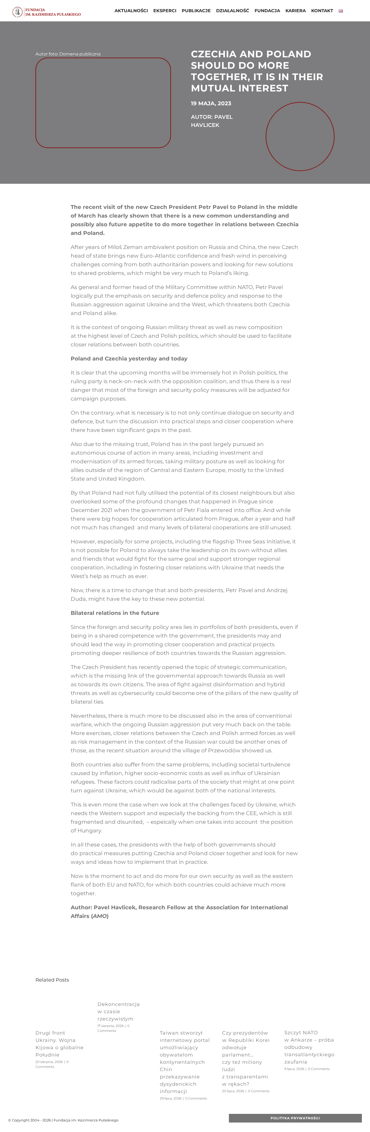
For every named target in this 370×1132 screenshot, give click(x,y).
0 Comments (196, 1098)
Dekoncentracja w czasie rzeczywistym (119, 1011)
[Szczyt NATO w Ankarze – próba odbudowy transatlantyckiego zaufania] (309, 993)
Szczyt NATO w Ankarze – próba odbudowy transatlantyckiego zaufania (309, 1047)
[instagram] (182, 1120)
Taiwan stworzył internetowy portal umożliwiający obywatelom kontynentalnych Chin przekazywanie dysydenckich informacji (185, 1062)
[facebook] (156, 1120)
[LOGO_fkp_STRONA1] (46, 8)
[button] (350, 11)
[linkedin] (191, 1120)
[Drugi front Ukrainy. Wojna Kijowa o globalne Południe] (60, 993)
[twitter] (165, 1120)
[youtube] (174, 1120)
